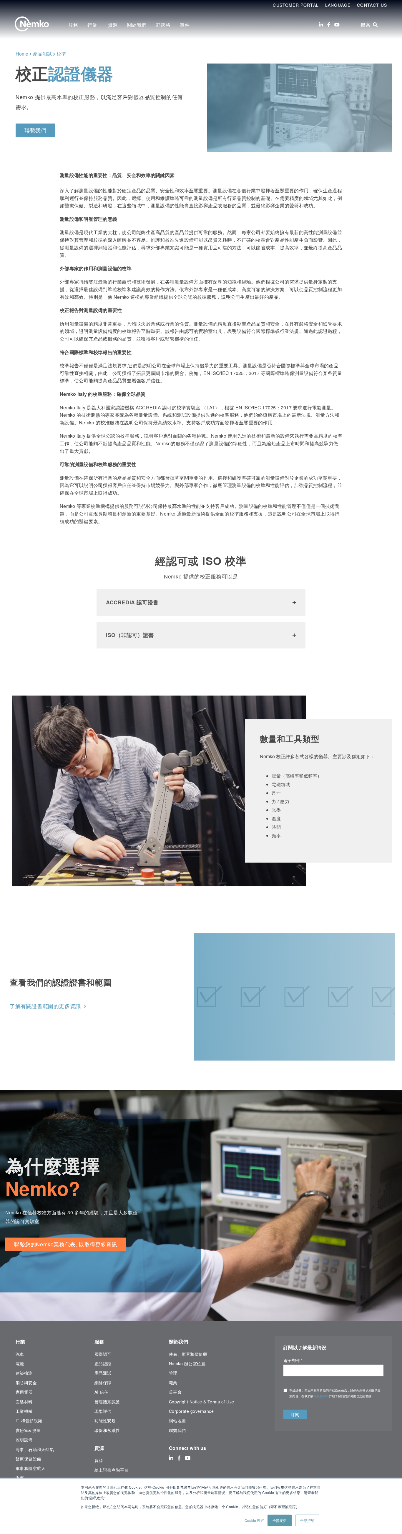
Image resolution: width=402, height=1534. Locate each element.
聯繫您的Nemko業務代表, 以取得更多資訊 (65, 1244)
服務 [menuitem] (73, 24)
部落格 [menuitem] (163, 24)
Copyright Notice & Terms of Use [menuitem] (201, 1402)
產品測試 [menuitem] (103, 1373)
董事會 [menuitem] (175, 1392)
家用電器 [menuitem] (24, 1392)
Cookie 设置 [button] (254, 1520)
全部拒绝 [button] (307, 1520)
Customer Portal (296, 5)
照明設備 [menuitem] (24, 1440)
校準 (61, 53)
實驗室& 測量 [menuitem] (28, 1430)
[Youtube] (337, 24)
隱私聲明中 (321, 1396)
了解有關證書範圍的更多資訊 (45, 1006)
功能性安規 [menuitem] (105, 1420)
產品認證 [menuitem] (103, 1363)
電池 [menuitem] (20, 1363)
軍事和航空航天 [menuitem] (30, 1468)
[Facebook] (328, 24)
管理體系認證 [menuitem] (107, 1402)
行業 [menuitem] (93, 24)
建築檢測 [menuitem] (24, 1373)
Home (22, 53)
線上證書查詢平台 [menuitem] (111, 1470)
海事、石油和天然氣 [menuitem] (35, 1449)
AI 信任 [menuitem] (101, 1392)
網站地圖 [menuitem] (177, 1420)
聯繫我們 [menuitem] (177, 1430)
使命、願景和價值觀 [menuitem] (188, 1354)
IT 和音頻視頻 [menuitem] (29, 1420)
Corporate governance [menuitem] (191, 1411)
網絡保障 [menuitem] (103, 1382)
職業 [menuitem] (173, 1382)
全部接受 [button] (280, 1520)
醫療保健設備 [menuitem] (28, 1459)
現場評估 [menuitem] (103, 1411)
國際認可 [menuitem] (103, 1354)
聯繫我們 (35, 130)
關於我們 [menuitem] (137, 24)
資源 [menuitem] (113, 24)
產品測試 (42, 53)
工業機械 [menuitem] (24, 1411)
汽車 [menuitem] (20, 1354)
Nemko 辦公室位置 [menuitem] (187, 1363)
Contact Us (372, 5)
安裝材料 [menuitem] (24, 1402)
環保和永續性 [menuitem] (107, 1430)
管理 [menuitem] (173, 1373)
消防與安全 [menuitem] (26, 1382)
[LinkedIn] (321, 24)
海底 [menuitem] (20, 1478)
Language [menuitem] (337, 5)
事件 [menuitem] (185, 24)
